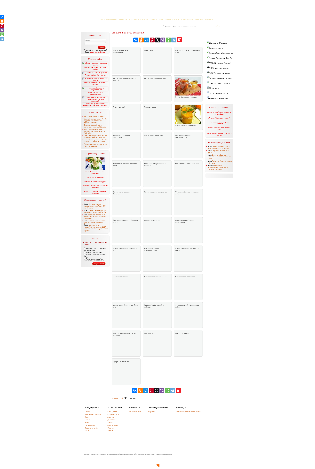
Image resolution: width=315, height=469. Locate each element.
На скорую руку (218, 74)
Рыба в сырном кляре (95, 178)
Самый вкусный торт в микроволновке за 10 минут (219, 147)
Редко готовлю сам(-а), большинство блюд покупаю (94, 260)
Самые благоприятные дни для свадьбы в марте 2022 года (95, 141)
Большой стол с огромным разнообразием (95, 249)
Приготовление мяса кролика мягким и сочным (94, 222)
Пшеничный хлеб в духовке (95, 75)
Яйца (87, 431)
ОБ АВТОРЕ (199, 19)
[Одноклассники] (141, 40)
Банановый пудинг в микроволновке (95, 93)
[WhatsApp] (168, 40)
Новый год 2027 (218, 84)
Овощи (87, 420)
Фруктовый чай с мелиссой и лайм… (187, 306)
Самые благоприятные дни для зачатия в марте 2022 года (95, 136)
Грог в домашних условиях (186, 97)
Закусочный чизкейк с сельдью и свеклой (219, 134)
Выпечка (110, 417)
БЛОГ (161, 19)
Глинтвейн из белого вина (155, 79)
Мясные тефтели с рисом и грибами (95, 68)
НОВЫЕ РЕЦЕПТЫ (172, 19)
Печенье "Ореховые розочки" (219, 118)
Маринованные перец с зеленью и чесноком (95, 186)
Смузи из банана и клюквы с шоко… (187, 249)
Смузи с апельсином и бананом (122, 193)
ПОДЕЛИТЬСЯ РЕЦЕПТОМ (138, 19)
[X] (157, 40)
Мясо (87, 417)
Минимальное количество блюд (94, 256)
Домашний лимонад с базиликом (122, 136)
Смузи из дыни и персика (185, 125)
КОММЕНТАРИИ (187, 19)
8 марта (219, 48)
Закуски (110, 422)
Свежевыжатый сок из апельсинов (184, 221)
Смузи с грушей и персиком (155, 192)
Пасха (217, 88)
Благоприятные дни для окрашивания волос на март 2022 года (94, 131)
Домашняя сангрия (152, 220)
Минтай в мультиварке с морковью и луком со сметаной (95, 104)
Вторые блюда (113, 414)
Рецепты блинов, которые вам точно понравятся (96, 145)
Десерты (111, 420)
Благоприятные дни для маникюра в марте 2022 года (95, 126)
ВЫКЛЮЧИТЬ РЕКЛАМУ (108, 19)
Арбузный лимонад (121, 362)
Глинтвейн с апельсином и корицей (124, 80)
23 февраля (223, 43)
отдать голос (99, 264)
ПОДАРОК (209, 19)
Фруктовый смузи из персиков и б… (187, 193)
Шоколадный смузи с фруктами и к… (183, 136)
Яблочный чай (119, 107)
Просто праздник (218, 94)
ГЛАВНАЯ (123, 19)
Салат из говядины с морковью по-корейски (219, 113)
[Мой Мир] (146, 40)
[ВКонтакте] (135, 40)
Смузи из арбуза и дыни (154, 135)
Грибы (87, 412)
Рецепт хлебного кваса (185, 277)
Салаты (110, 428)
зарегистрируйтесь (97, 52)
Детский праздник (218, 63)
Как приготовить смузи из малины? (124, 334)
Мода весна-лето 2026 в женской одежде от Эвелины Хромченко (95, 216)
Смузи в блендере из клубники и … (125, 306)
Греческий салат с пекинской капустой (95, 84)
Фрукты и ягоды (91, 428)
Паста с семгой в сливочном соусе (219, 128)
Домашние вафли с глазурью (95, 182)
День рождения (227, 53)
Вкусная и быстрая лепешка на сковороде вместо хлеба (219, 157)
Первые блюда (112, 425)
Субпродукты (90, 425)
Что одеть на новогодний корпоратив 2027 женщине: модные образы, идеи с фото (96, 228)
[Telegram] (173, 40)
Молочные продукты (93, 414)
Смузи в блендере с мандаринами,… (121, 51)
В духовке (151, 412)
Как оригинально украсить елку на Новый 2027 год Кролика (95, 206)
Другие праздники (218, 69)
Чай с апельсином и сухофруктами (152, 249)
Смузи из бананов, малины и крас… (125, 249)
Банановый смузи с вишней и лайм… (125, 165)
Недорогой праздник (220, 79)
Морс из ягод (149, 50)
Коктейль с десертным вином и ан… (187, 51)
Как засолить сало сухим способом (219, 123)
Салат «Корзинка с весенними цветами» (95, 173)
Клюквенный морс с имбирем (187, 164)
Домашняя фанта (120, 277)
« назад (115, 398)
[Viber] (162, 40)
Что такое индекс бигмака (94, 116)
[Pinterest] (152, 40)
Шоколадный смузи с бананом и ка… (125, 221)
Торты (110, 431)
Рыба (87, 422)
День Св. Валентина (219, 58)
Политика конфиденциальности (188, 412)
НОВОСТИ (154, 19)
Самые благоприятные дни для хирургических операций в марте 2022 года (95, 121)
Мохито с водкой (182, 333)
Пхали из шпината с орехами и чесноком (95, 192)
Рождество (223, 98)
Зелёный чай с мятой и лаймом (154, 306)
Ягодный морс (150, 107)
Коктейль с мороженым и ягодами (154, 165)
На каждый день (135, 412)
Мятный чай (149, 333)
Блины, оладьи (112, 412)
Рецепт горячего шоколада (155, 277)
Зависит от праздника (93, 252)
